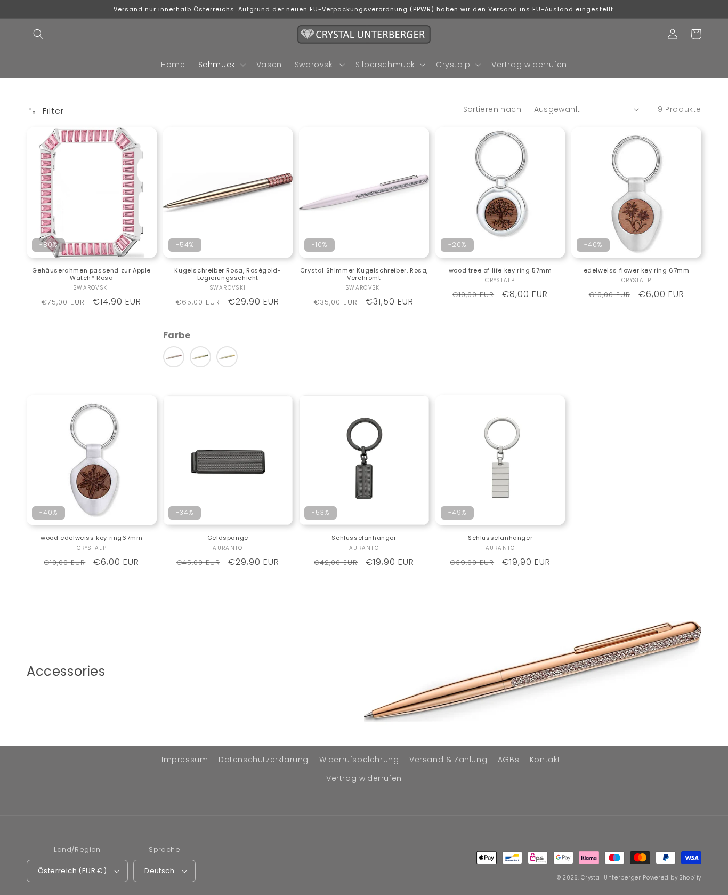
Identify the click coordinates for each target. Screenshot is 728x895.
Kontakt (545, 759)
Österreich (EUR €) (72, 871)
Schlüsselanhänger (363, 537)
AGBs (508, 759)
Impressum (184, 759)
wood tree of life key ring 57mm (500, 270)
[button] (38, 34)
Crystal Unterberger (611, 878)
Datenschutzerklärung (264, 759)
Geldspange (227, 537)
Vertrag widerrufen (364, 778)
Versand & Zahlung (448, 759)
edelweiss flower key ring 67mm (637, 270)
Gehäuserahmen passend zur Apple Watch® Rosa (91, 274)
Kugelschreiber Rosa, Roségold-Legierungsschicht (227, 274)
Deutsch (159, 871)
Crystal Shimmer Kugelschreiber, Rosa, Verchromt (364, 274)
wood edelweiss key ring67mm (91, 537)
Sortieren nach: (493, 109)
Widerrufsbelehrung (359, 759)
